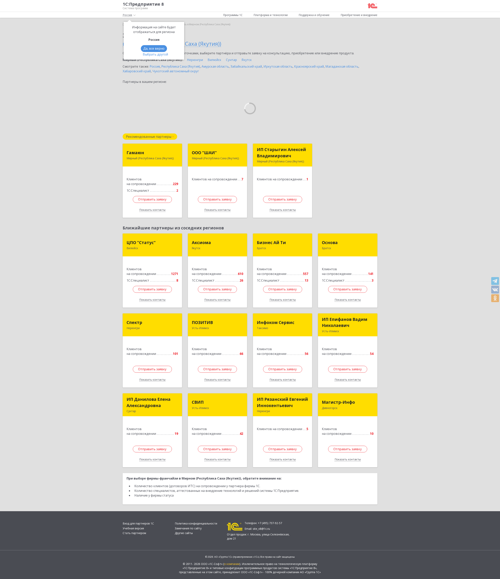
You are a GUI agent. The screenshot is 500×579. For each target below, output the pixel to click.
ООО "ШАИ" (204, 152)
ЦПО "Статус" (141, 242)
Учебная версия (133, 528)
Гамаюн (135, 152)
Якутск (247, 60)
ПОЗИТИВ (202, 322)
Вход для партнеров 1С (138, 523)
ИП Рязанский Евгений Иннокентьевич (282, 402)
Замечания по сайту (188, 528)
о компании (231, 564)
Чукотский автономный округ (175, 71)
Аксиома (201, 242)
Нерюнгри (195, 60)
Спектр (134, 322)
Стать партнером (134, 533)
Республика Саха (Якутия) (180, 66)
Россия (155, 66)
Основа (330, 242)
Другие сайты (184, 533)
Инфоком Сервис (275, 322)
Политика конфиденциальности (196, 523)
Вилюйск (214, 60)
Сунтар (231, 60)
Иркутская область (278, 66)
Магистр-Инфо (338, 402)
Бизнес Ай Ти (271, 242)
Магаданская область (341, 66)
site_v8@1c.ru (261, 529)
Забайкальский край (246, 66)
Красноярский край (309, 66)
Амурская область (215, 66)
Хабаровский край (137, 71)
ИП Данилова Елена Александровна (149, 402)
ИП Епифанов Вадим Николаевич (344, 322)
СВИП (198, 402)
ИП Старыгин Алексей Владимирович (281, 152)
